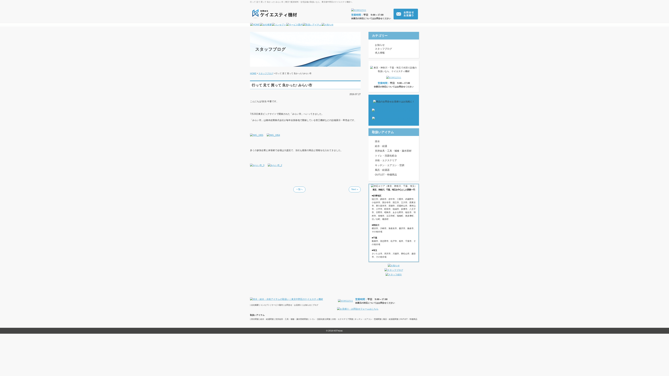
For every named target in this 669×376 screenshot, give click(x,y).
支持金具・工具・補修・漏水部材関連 (291, 319)
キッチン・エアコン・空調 (389, 165)
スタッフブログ (383, 48)
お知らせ (380, 45)
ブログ (315, 305)
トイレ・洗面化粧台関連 (319, 319)
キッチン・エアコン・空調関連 (368, 319)
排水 (377, 141)
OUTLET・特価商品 (386, 174)
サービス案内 (277, 305)
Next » (354, 189)
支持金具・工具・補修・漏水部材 (393, 150)
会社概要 (255, 305)
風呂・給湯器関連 (390, 319)
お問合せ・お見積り (293, 305)
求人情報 (380, 52)
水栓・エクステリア (386, 160)
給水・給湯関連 (267, 319)
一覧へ (299, 189)
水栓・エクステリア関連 (342, 319)
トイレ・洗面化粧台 (386, 155)
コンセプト (265, 305)
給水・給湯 (381, 146)
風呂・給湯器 (382, 170)
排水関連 (255, 319)
